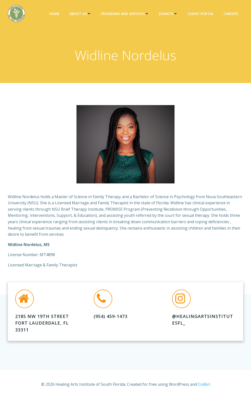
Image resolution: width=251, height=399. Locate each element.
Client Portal (201, 13)
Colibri (204, 384)
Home (54, 13)
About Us (78, 13)
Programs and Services (123, 13)
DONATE (166, 13)
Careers (231, 13)
